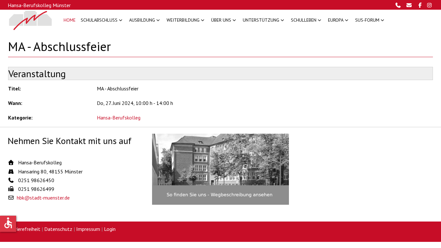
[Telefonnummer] (400, 5)
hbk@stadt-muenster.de (43, 197)
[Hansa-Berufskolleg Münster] (30, 20)
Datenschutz (58, 229)
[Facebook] (421, 5)
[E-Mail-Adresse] (410, 5)
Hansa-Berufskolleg (118, 117)
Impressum (88, 229)
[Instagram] (429, 5)
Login (110, 229)
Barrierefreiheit (24, 229)
